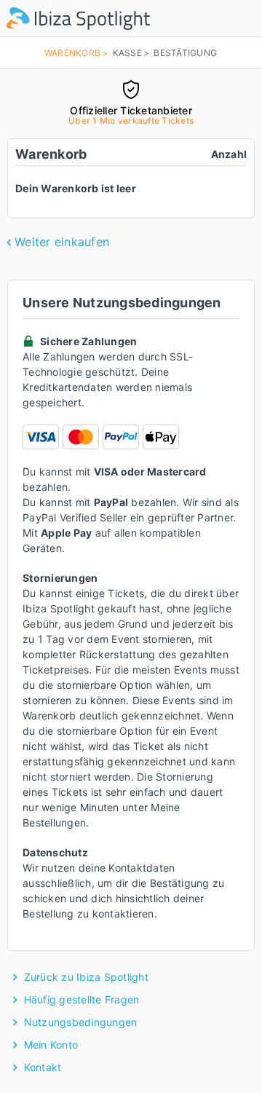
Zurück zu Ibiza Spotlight (86, 977)
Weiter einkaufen (62, 241)
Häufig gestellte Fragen (82, 999)
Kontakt (43, 1067)
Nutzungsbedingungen (81, 1022)
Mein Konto (51, 1044)
